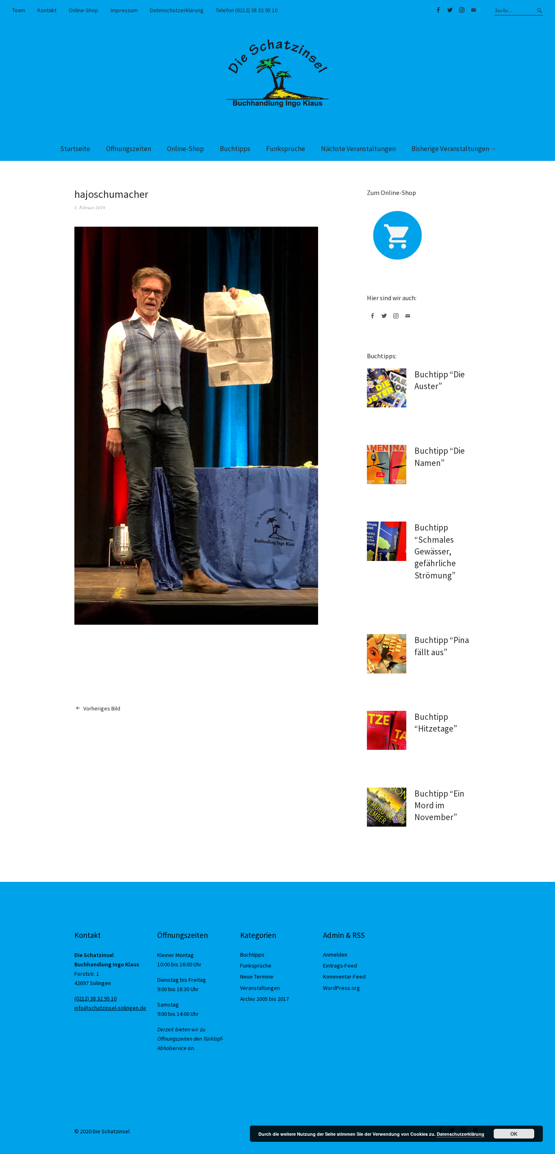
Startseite (75, 148)
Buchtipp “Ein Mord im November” (439, 805)
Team (18, 10)
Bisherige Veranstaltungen (450, 148)
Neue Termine (256, 976)
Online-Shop (83, 10)
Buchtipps (235, 148)
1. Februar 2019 (89, 207)
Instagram (461, 10)
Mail (473, 10)
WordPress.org (341, 988)
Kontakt (46, 10)
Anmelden (335, 954)
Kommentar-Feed (344, 976)
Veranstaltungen (260, 988)
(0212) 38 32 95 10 (95, 998)
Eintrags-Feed (340, 965)
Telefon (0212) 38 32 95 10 (247, 10)
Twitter (450, 10)
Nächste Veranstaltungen (358, 148)
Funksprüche (285, 148)
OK (514, 1133)
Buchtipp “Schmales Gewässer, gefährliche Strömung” (435, 551)
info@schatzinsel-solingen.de (110, 1007)
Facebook (438, 10)
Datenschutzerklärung (177, 10)
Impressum (124, 10)
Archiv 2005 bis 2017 (264, 998)
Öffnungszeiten (128, 148)
